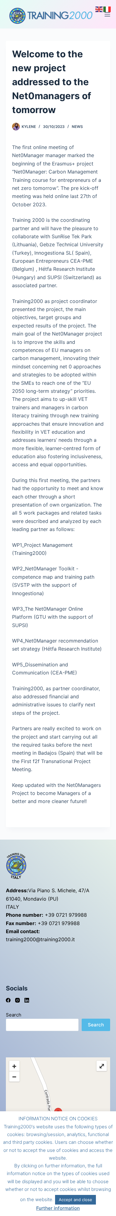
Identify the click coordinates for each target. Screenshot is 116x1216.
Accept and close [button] (75, 1199)
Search (13, 1015)
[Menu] (107, 14)
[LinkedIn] (26, 1000)
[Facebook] (8, 1000)
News (77, 126)
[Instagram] (17, 1000)
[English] (99, 9)
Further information (58, 1208)
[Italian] (107, 9)
